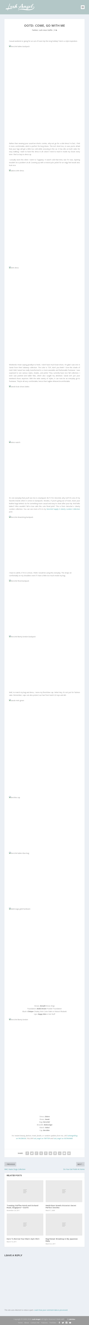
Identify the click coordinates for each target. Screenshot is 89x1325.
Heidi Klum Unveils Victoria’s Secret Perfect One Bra (61, 1206)
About (26, 1323)
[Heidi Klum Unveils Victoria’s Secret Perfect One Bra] (64, 1191)
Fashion (35, 30)
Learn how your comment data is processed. (51, 1310)
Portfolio (52, 1323)
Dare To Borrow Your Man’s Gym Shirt (23, 1239)
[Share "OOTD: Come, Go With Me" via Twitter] (32, 1153)
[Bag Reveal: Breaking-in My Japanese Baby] (64, 1224)
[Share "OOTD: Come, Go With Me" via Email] (64, 1153)
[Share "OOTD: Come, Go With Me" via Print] (69, 1153)
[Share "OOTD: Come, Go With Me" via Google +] (36, 1153)
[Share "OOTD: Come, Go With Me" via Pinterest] (45, 1153)
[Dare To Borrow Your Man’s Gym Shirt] (25, 1224)
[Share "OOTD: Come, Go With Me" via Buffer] (55, 1153)
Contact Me (35, 1323)
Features (44, 1323)
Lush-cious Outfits (45, 30)
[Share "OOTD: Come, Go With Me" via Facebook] (27, 1153)
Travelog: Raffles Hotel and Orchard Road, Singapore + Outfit (22, 1206)
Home (20, 1323)
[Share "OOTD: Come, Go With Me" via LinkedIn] (50, 1153)
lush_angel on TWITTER (41, 1138)
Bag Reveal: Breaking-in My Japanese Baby (62, 1240)
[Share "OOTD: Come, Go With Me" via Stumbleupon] (59, 1153)
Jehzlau (72, 1319)
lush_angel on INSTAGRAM (63, 1138)
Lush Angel (36, 1319)
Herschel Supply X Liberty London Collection (63, 509)
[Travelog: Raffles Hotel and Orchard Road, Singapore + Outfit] (25, 1191)
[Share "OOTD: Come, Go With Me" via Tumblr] (41, 1153)
